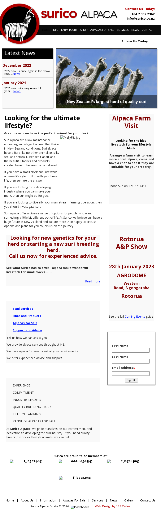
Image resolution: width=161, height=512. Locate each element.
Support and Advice (27, 330)
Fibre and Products (27, 316)
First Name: (120, 346)
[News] (42, 102)
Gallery (129, 500)
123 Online (123, 506)
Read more (92, 281)
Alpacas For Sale (74, 500)
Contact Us (147, 500)
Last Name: (120, 357)
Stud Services (23, 309)
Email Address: (123, 368)
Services (97, 500)
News (16, 74)
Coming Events (135, 316)
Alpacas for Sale (25, 323)
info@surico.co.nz (141, 18)
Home (10, 500)
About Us (27, 500)
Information (48, 500)
